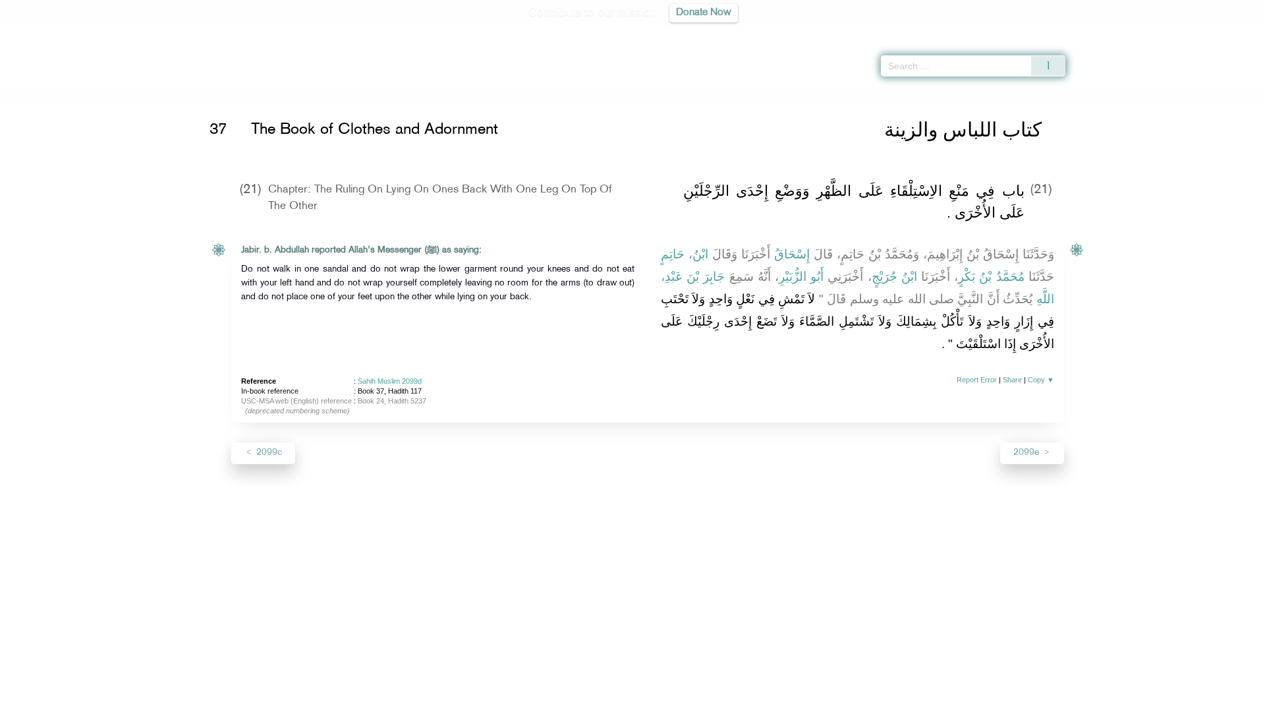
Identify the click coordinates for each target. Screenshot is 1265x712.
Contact (673, 700)
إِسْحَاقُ (792, 254)
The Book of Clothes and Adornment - (418, 94)
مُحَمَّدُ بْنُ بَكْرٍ (991, 276)
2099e (1027, 452)
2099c (268, 452)
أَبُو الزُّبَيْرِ (801, 276)
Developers (623, 700)
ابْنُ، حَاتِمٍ (684, 254)
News (533, 700)
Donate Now (703, 13)
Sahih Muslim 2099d (390, 381)
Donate (714, 700)
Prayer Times (1187, 33)
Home (232, 94)
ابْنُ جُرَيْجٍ (894, 276)
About (499, 700)
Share (1012, 380)
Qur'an (1101, 33)
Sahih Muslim (277, 94)
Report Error (977, 380)
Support (571, 700)
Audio (1232, 33)
